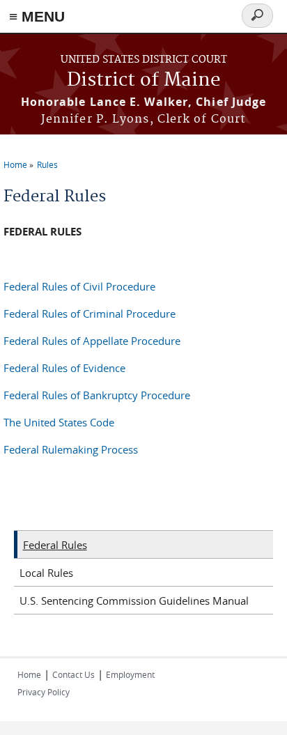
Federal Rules (55, 545)
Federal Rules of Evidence (64, 368)
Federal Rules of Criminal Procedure (89, 313)
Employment (130, 674)
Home (15, 164)
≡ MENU (37, 16)
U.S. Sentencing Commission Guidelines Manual (134, 601)
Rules (47, 164)
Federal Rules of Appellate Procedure (91, 341)
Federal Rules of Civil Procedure (79, 286)
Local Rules (46, 573)
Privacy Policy (43, 691)
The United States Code (58, 422)
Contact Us (73, 674)
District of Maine (144, 80)
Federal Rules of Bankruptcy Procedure (96, 395)
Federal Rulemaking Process (70, 449)
